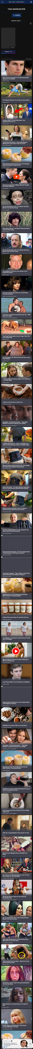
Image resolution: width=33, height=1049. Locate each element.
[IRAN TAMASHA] (16, 2)
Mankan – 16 (8, 51)
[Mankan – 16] (8, 38)
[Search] (31, 2)
